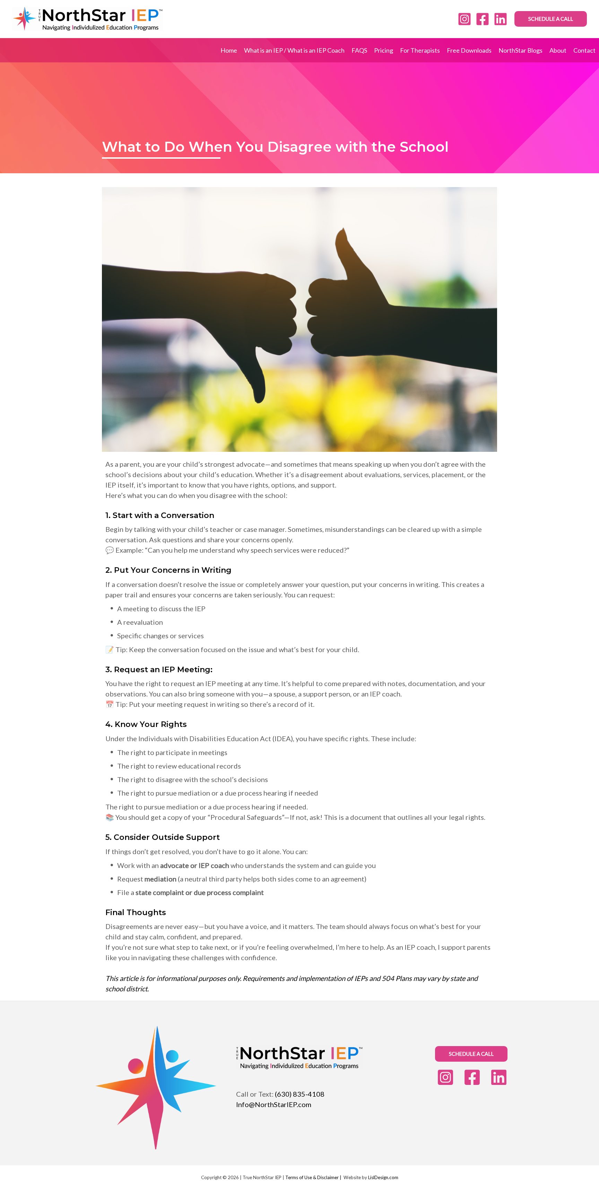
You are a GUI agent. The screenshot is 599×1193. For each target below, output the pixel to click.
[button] (550, 19)
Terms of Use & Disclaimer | (313, 1177)
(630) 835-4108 (299, 1094)
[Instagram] (464, 19)
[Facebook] (482, 19)
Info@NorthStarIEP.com (273, 1104)
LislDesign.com (383, 1177)
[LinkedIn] (500, 19)
